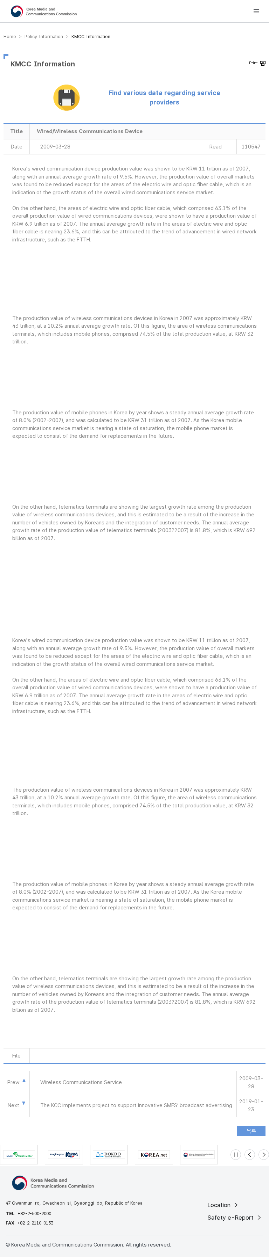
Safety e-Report (231, 1217)
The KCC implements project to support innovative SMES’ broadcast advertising (136, 1105)
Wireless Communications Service (81, 1082)
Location (219, 1204)
